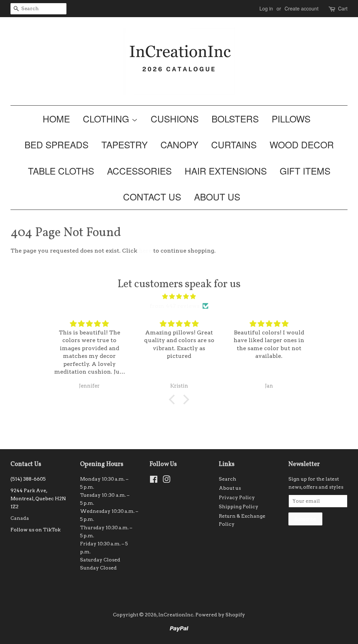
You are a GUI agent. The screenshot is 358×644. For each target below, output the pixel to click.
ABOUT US (217, 196)
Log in (266, 8)
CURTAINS (234, 144)
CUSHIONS (175, 118)
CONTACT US (152, 196)
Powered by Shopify (220, 614)
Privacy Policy (237, 497)
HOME (56, 118)
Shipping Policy (238, 506)
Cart (343, 8)
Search (227, 479)
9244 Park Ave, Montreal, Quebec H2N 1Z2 (38, 498)
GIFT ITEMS (305, 170)
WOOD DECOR (302, 144)
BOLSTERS (235, 118)
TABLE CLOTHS (61, 170)
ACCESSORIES (139, 170)
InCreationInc (175, 614)
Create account (301, 8)
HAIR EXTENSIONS (226, 170)
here (145, 250)
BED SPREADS (56, 144)
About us (230, 488)
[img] (179, 296)
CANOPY (179, 144)
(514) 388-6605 (28, 479)
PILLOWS (291, 118)
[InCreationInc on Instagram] (166, 480)
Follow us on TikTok (35, 529)
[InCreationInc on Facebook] (154, 480)
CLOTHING (107, 118)
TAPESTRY (124, 144)
